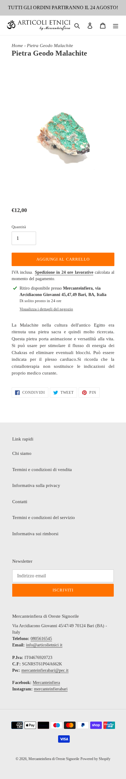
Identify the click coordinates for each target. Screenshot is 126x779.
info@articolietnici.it (44, 645)
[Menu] (115, 25)
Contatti (19, 501)
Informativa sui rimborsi (35, 533)
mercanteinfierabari (51, 689)
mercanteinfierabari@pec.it (45, 670)
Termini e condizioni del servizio (43, 517)
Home (17, 45)
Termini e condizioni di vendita (42, 469)
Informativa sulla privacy (36, 485)
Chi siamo (21, 453)
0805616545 (41, 638)
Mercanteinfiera (46, 682)
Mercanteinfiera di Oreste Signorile (53, 759)
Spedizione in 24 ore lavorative (64, 272)
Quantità (19, 227)
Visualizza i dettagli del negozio (46, 309)
